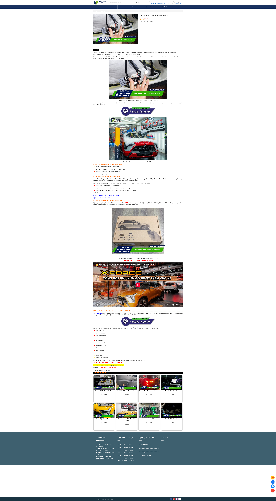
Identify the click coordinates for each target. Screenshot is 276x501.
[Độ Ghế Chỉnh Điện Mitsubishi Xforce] (126, 382)
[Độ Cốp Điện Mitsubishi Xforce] (104, 410)
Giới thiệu (157, 7)
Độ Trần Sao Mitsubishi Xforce (172, 419)
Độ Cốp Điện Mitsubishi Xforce (104, 419)
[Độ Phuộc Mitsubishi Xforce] (149, 410)
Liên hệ (165, 7)
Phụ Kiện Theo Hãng (139, 7)
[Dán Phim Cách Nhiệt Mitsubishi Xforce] (126, 410)
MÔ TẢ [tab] (96, 50)
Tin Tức (149, 7)
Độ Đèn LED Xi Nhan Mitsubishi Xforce (149, 391)
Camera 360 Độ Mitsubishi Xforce (104, 391)
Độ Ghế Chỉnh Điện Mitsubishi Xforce (127, 391)
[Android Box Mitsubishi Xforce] (171, 382)
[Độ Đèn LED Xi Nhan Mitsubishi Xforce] (149, 382)
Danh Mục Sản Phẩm (125, 7)
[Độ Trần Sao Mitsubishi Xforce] (171, 410)
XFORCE (103, 11)
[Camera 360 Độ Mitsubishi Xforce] (104, 382)
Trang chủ (113, 7)
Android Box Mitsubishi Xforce (172, 391)
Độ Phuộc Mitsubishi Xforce (149, 419)
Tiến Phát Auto (100, 444)
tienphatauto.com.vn (107, 458)
